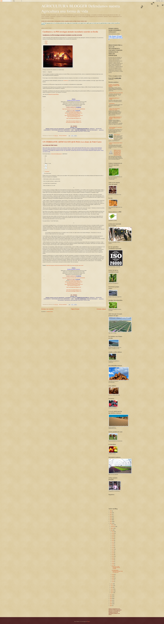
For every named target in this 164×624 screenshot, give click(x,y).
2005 (111, 605)
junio (112, 583)
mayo (112, 585)
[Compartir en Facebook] (75, 135)
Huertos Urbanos (117, 134)
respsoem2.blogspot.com (75, 116)
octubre (112, 524)
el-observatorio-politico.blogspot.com (74, 113)
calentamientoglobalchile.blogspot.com (75, 115)
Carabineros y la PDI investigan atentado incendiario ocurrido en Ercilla (70, 31)
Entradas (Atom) (50, 311)
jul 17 (113, 549)
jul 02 (113, 581)
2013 (111, 521)
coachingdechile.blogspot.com (75, 118)
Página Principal (75, 309)
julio (112, 530)
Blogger (88, 621)
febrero (112, 590)
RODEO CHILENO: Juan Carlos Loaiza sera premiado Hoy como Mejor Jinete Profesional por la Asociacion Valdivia (117, 153)
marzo (112, 589)
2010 (111, 596)
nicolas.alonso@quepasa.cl (56, 153)
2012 (111, 523)
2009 (111, 598)
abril (112, 587)
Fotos (46, 42)
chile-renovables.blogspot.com (75, 289)
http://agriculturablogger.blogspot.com (73, 122)
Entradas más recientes (47, 309)
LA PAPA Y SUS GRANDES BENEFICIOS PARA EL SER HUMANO (114, 85)
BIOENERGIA (111, 103)
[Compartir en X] (74, 135)
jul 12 (113, 556)
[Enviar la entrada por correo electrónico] (69, 135)
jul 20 (113, 543)
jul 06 (113, 574)
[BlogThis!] (72, 135)
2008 (111, 600)
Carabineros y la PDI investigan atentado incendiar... (116, 567)
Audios (46, 43)
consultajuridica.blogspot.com (75, 111)
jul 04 (113, 578)
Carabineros (65, 80)
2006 (111, 603)
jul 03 (113, 579)
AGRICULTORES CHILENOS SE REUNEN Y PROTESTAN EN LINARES (115, 118)
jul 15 (113, 552)
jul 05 (113, 576)
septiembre (113, 526)
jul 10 (113, 559)
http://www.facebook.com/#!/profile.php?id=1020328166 (73, 277)
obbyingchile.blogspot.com (75, 114)
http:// (66, 113)
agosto (112, 528)
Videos (46, 41)
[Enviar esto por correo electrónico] (71, 135)
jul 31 (113, 531)
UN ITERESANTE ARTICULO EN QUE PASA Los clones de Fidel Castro (72, 141)
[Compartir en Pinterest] (76, 135)
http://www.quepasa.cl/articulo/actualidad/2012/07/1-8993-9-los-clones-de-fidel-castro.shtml (64, 265)
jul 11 (113, 558)
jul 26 (113, 538)
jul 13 (113, 554)
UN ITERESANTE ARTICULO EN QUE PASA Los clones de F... (117, 571)
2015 (111, 518)
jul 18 (113, 547)
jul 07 (113, 565)
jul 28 (113, 535)
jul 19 (113, 545)
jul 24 (113, 542)
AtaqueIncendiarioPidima (54, 94)
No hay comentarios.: (63, 135)
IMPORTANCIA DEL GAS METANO (116, 92)
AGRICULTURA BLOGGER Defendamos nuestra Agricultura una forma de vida (80, 8)
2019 (111, 510)
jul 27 (113, 536)
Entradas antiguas (101, 309)
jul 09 (113, 561)
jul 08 (113, 563)
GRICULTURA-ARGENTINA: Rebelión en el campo (114, 109)
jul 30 (113, 533)
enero (112, 592)
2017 (111, 514)
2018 (111, 512)
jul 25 (113, 540)
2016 (111, 516)
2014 (111, 519)
